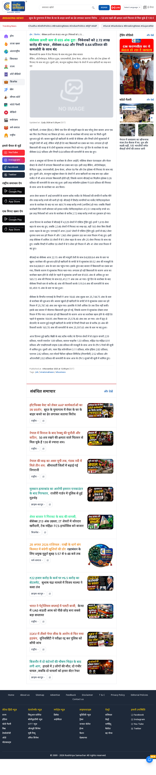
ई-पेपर (150, 7)
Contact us (78, 699)
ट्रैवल (81, 719)
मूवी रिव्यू (31, 733)
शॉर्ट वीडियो (15, 74)
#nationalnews (47, 372)
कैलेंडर (108, 728)
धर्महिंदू (108, 724)
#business (61, 372)
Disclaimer (87, 695)
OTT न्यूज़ (32, 724)
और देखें (108, 391)
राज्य (12, 66)
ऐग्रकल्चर (83, 737)
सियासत (14, 59)
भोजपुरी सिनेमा (34, 728)
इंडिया (4, 719)
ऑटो (4, 737)
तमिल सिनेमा (33, 737)
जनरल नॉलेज (85, 724)
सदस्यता (104, 7)
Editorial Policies (139, 695)
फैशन (82, 733)
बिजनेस (13, 82)
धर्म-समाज (15, 127)
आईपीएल (58, 719)
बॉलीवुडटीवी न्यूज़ (35, 719)
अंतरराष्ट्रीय (15, 51)
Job (36, 372)
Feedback (71, 695)
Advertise (55, 695)
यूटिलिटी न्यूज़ (85, 715)
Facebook (13, 167)
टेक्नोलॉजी (6, 733)
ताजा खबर (15, 43)
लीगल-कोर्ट (15, 97)
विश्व (4, 728)
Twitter (12, 174)
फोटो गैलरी (15, 104)
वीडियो (13, 112)
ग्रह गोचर (108, 733)
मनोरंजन (14, 120)
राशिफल (108, 715)
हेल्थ (81, 728)
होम (12, 36)
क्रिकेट (56, 715)
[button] (121, 118)
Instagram (14, 160)
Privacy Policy (118, 695)
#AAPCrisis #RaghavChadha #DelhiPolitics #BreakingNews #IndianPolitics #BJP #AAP (47, 26)
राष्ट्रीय (12, 135)
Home (11, 695)
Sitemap (40, 695)
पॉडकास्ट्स (6, 742)
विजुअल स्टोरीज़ (34, 715)
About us (25, 695)
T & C (102, 695)
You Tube (139, 724)
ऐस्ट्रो (107, 719)
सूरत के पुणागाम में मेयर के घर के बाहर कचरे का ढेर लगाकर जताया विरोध (59, 18)
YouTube (13, 152)
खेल (11, 89)
